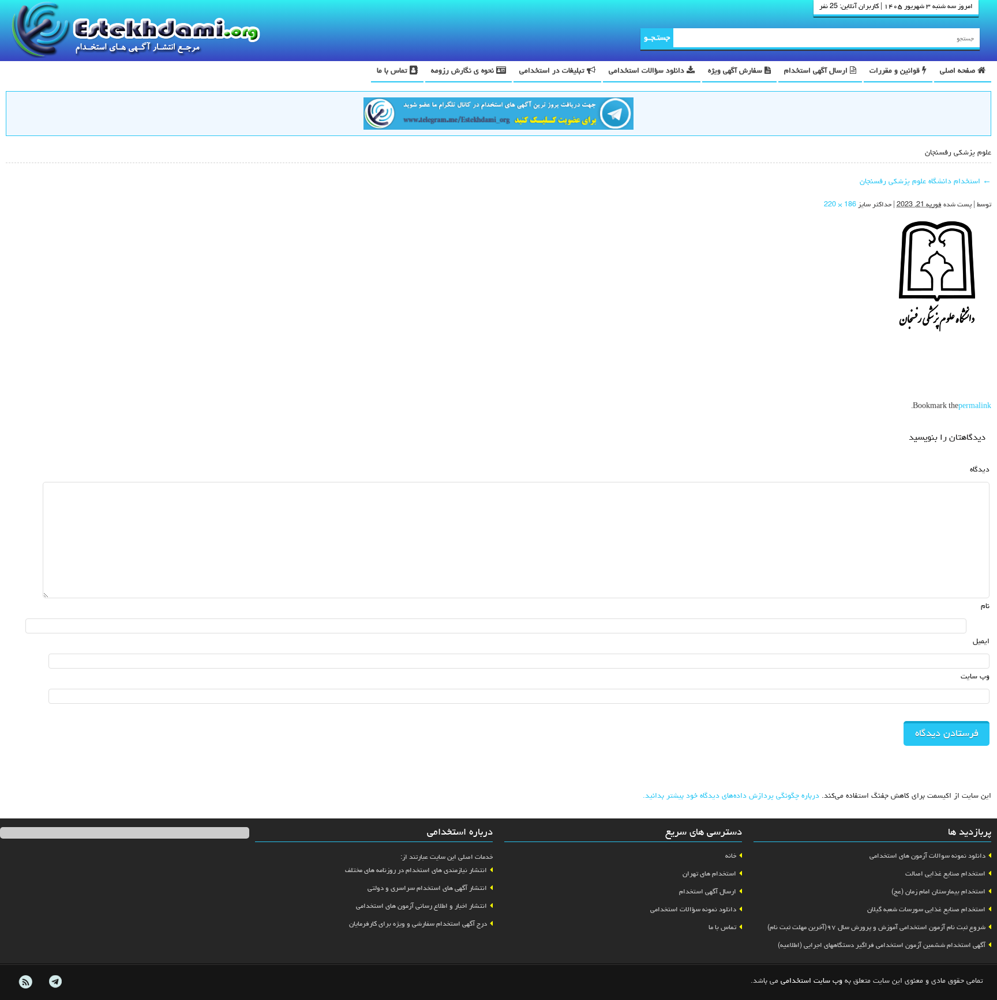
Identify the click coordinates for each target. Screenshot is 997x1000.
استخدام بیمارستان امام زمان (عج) (938, 892)
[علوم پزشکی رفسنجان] (937, 277)
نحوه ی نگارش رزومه (463, 71)
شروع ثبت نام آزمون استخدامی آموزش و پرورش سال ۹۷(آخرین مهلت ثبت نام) (876, 928)
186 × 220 (840, 205)
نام (985, 606)
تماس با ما (393, 71)
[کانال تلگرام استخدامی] (498, 115)
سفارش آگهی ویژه (736, 71)
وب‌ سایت (975, 677)
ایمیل (981, 641)
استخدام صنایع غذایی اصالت (945, 874)
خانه (730, 856)
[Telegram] (55, 982)
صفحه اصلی (958, 71)
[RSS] (25, 982)
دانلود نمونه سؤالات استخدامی (693, 910)
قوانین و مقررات (895, 71)
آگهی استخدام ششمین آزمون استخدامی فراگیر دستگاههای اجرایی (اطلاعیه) (881, 946)
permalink (974, 407)
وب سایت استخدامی (811, 981)
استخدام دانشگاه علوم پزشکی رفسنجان (925, 182)
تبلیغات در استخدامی (553, 71)
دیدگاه (979, 470)
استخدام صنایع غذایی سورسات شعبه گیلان (926, 910)
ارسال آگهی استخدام (817, 71)
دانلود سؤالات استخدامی (648, 71)
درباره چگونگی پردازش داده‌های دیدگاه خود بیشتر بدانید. (731, 796)
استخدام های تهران (709, 874)
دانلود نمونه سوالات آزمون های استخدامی (927, 856)
